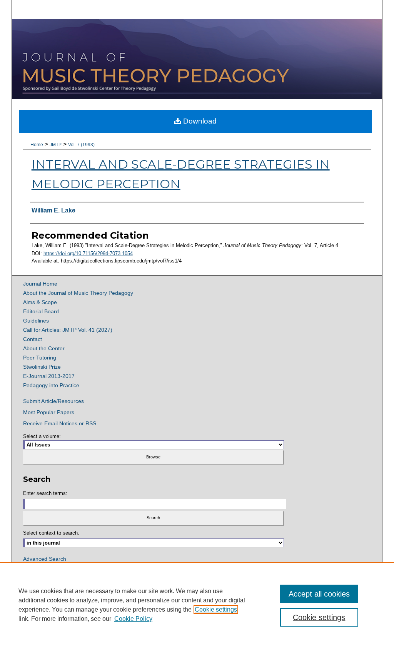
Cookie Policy (133, 618)
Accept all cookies (319, 594)
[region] (197, 604)
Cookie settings (216, 609)
